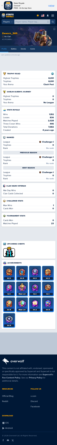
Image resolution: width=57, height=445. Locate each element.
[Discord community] (8, 440)
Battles (14, 49)
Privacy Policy (35, 377)
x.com (33, 396)
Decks (23, 49)
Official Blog (7, 396)
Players (6, 21)
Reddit (5, 401)
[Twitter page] (13, 440)
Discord (34, 401)
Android (9, 428)
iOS (7, 423)
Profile (4, 49)
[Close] (2, 5)
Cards (32, 49)
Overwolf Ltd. (14, 436)
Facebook (35, 406)
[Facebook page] (3, 440)
